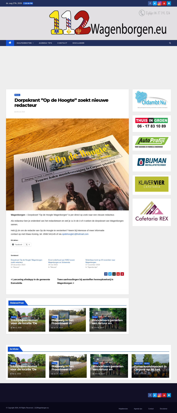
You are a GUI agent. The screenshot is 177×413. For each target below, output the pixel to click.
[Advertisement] (88, 64)
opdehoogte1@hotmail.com (75, 234)
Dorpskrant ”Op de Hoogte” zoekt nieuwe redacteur (61, 102)
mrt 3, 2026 (17, 328)
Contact (62, 43)
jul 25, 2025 (58, 328)
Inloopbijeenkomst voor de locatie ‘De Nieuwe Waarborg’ (24, 323)
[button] (170, 43)
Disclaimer (78, 43)
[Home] (10, 43)
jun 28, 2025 (99, 328)
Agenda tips (45, 43)
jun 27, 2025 (141, 374)
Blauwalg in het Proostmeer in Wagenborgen (62, 323)
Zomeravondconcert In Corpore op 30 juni (150, 368)
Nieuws (17, 95)
